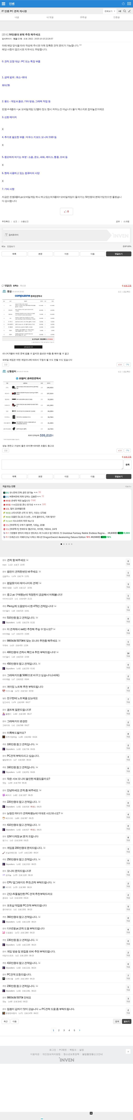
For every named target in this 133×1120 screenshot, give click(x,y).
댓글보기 (119, 476)
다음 (93, 254)
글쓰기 (129, 11)
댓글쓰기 (119, 254)
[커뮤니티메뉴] (3, 3)
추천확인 (6, 221)
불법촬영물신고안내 (92, 1054)
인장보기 (11, 246)
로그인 (52, 1050)
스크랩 (126, 221)
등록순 (15, 286)
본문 (40, 254)
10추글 (83, 17)
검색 (117, 1021)
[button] (61, 544)
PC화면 (63, 1050)
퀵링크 (73, 1050)
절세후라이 (7, 39)
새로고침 (127, 286)
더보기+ (128, 486)
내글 (17, 17)
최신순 (23, 286)
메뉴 (4, 246)
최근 (6, 1021)
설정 (81, 1050)
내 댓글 (50, 17)
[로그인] (123, 3)
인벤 (11, 3)
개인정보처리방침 (51, 1054)
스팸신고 (25, 221)
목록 (14, 254)
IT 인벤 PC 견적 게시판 (14, 11)
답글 (5, 364)
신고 (15, 221)
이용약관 (34, 1054)
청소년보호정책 (71, 1054)
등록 (127, 464)
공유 (118, 221)
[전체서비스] (129, 3)
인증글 (116, 17)
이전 (66, 254)
